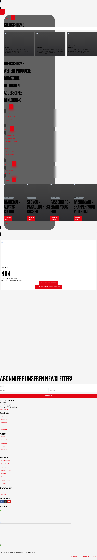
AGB (94, 556)
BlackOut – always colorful (12, 206)
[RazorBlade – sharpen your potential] (85, 190)
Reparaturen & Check (11, 141)
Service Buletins (9, 154)
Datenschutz (85, 556)
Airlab (7, 123)
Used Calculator (9, 151)
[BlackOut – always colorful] (15, 190)
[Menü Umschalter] (2, 12)
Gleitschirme (4, 416)
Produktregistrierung (11, 138)
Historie (7, 113)
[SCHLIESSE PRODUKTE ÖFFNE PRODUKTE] (13, 17)
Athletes (7, 173)
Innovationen (9, 119)
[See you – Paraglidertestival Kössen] (38, 190)
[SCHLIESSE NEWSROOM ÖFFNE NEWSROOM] (14, 179)
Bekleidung (4, 429)
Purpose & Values (10, 116)
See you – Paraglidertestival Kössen (41, 206)
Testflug (7, 158)
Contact (3, 453)
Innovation (4, 443)
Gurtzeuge (4, 419)
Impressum (74, 556)
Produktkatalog (9, 135)
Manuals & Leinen (10, 145)
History (3, 436)
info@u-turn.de (4, 409)
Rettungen (4, 422)
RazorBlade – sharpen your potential (84, 206)
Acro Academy (9, 170)
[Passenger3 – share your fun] (62, 190)
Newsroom (4, 449)
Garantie (7, 148)
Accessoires (4, 426)
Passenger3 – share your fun (60, 206)
